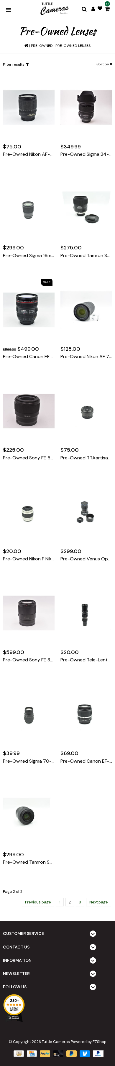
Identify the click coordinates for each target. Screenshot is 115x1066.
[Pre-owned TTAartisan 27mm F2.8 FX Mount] (86, 411)
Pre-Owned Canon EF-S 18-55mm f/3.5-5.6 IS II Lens (86, 761)
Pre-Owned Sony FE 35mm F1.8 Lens (29, 660)
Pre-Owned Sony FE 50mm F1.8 (29, 458)
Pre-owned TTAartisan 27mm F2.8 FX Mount (86, 458)
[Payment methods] (18, 1053)
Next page (98, 902)
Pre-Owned (42, 45)
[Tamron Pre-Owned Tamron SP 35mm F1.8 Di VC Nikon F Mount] (29, 815)
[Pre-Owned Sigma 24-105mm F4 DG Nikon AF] (86, 107)
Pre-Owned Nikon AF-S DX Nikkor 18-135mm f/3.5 (29, 154)
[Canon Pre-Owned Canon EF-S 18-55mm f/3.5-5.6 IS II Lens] (86, 714)
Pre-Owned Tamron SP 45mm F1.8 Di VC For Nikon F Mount (86, 256)
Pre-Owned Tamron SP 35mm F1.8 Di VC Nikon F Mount (29, 862)
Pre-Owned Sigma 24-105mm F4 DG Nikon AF (86, 154)
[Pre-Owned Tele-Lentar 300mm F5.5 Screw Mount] (86, 613)
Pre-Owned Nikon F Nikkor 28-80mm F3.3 (29, 559)
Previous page (38, 902)
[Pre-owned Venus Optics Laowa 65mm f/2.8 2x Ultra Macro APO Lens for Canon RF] (86, 512)
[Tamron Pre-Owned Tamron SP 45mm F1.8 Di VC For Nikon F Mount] (86, 209)
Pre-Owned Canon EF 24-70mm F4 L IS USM (29, 357)
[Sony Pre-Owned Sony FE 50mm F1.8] (29, 411)
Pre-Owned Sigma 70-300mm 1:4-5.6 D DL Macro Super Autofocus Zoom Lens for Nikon (29, 761)
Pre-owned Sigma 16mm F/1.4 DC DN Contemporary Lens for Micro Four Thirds (29, 256)
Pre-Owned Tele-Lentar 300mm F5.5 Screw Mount (86, 660)
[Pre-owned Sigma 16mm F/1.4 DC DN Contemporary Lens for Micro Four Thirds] (29, 209)
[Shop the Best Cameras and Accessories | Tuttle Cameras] (54, 9)
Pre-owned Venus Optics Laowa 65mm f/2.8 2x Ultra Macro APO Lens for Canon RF (86, 559)
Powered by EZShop (88, 1041)
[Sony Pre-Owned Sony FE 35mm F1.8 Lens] (29, 613)
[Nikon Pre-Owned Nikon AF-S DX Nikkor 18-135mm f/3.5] (29, 107)
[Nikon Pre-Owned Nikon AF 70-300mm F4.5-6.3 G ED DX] (86, 310)
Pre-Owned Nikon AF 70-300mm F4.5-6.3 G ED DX (86, 357)
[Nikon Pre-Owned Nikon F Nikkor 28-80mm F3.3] (29, 512)
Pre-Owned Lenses (73, 45)
